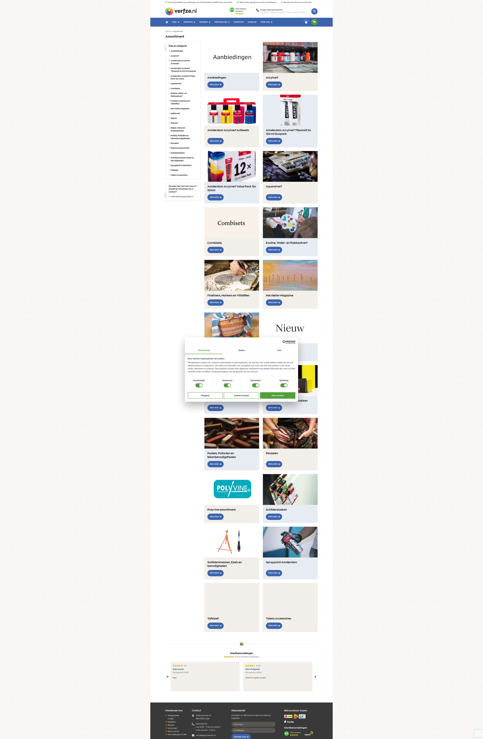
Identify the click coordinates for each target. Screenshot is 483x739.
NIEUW (174, 118)
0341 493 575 (201, 724)
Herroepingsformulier (177, 734)
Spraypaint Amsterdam (181, 165)
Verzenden (172, 728)
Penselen (175, 143)
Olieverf (174, 123)
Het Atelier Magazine (180, 109)
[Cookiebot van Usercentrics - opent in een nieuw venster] (284, 342)
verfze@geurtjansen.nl (206, 735)
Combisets (175, 88)
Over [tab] (279, 350)
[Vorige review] (168, 677)
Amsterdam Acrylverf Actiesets (180, 62)
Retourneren (173, 731)
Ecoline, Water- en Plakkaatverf (179, 95)
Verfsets (188, 22)
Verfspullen (220, 22)
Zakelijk (252, 22)
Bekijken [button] (214, 85)
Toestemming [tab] (204, 350)
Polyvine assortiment (180, 148)
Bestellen (172, 722)
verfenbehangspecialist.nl (182, 197)
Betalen (171, 725)
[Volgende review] (315, 677)
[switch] (227, 385)
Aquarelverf (176, 84)
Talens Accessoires (179, 175)
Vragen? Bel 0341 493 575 (282, 11)
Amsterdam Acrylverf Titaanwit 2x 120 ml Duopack (183, 70)
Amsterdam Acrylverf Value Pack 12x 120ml (183, 77)
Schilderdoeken (178, 153)
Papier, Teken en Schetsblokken (178, 129)
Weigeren (205, 395)
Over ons (265, 22)
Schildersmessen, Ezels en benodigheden (182, 159)
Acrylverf (175, 56)
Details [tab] (241, 350)
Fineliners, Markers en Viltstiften (180, 102)
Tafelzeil (174, 170)
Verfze (180, 11)
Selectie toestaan (241, 395)
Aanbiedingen (177, 51)
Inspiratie (239, 22)
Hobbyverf (175, 113)
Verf (174, 22)
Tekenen (203, 22)
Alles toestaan (277, 395)
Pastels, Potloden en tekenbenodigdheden (180, 137)
